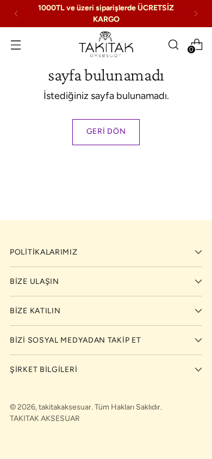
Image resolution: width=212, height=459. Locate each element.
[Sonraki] (196, 13)
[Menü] (15, 44)
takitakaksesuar (65, 407)
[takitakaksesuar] (106, 44)
